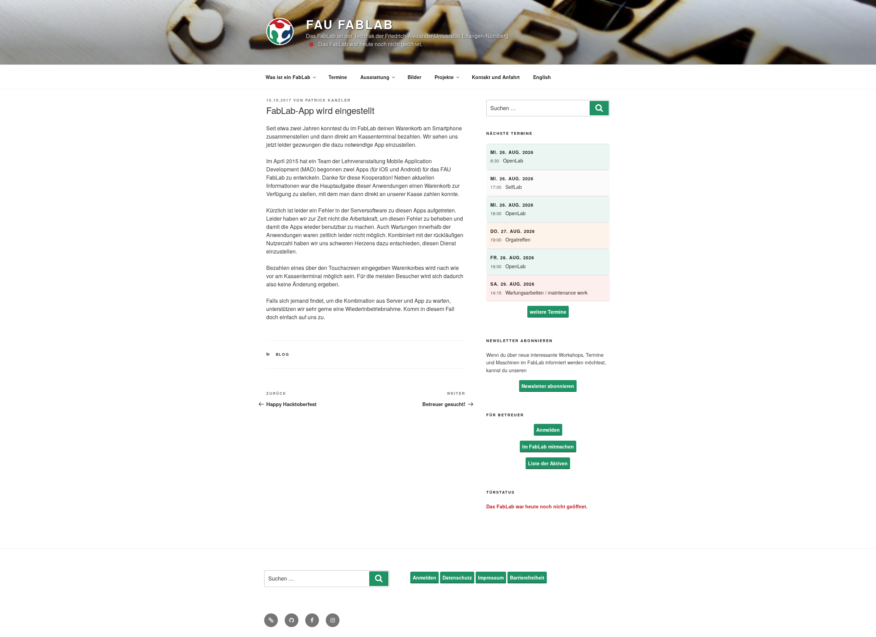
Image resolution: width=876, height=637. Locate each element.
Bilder (414, 77)
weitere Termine (548, 311)
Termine (337, 77)
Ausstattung (374, 77)
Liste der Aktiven (548, 463)
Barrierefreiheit (527, 577)
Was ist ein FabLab (288, 77)
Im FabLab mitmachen (548, 446)
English (542, 77)
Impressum (491, 577)
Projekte (444, 77)
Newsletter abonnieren (547, 385)
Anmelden (548, 429)
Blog (283, 354)
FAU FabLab (350, 24)
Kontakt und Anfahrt (496, 77)
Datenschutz (457, 577)
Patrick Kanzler (328, 100)
